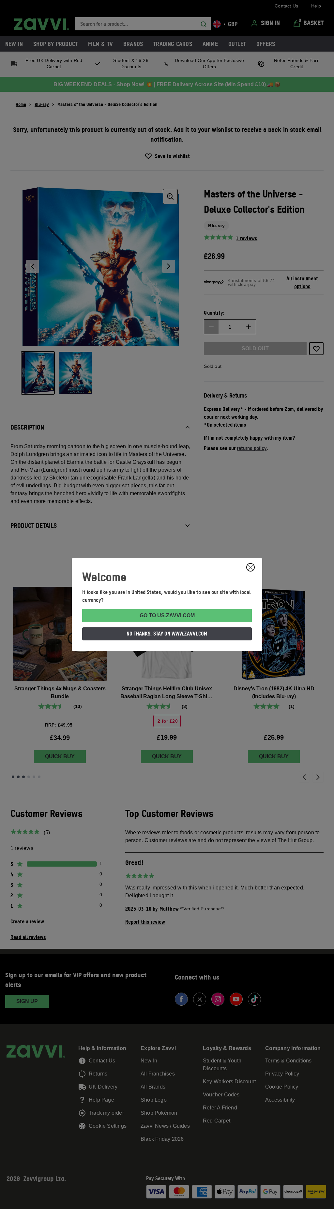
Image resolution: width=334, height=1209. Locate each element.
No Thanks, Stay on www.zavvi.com (167, 633)
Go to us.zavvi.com (167, 615)
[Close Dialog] (250, 567)
